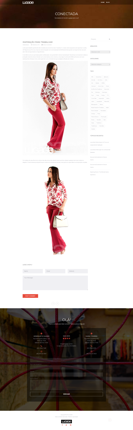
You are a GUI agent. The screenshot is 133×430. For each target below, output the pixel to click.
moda (101, 104)
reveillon (99, 119)
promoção (103, 116)
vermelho (101, 126)
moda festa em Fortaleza (97, 107)
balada (97, 83)
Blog (108, 2)
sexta (92, 123)
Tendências (94, 126)
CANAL (103, 83)
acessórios (98, 77)
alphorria (106, 77)
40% (92, 77)
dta (92, 92)
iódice (107, 98)
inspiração (101, 98)
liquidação (99, 101)
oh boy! (93, 113)
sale (104, 119)
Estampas (104, 92)
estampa (97, 92)
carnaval (93, 86)
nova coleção (94, 110)
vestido (93, 129)
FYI (108, 95)
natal (107, 107)
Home (102, 2)
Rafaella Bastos (26, 44)
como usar (101, 86)
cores (107, 86)
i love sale (93, 98)
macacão (106, 101)
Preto (98, 113)
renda (92, 119)
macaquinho (94, 104)
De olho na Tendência (96, 89)
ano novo (100, 80)
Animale (93, 80)
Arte (92, 83)
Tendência (98, 123)
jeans (92, 101)
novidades (103, 110)
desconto (106, 89)
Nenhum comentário (47, 44)
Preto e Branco (95, 116)
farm (92, 95)
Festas (103, 95)
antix (106, 80)
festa (97, 95)
